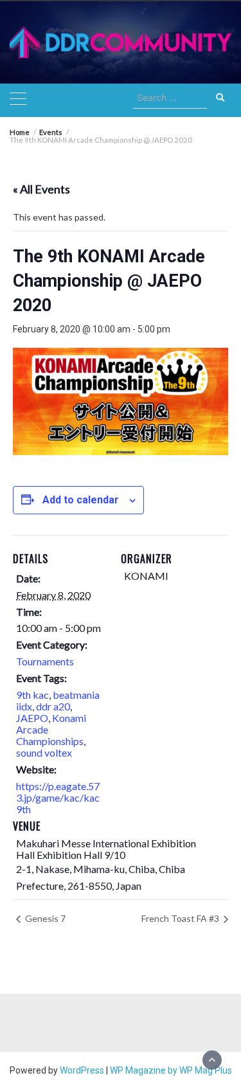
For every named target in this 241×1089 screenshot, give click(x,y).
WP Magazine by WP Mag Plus (171, 1070)
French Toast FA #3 (181, 918)
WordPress (82, 1070)
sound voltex (44, 752)
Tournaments (45, 661)
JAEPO (32, 718)
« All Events (41, 189)
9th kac (32, 694)
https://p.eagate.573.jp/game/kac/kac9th (58, 797)
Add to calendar (80, 500)
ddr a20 (53, 706)
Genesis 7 (44, 918)
